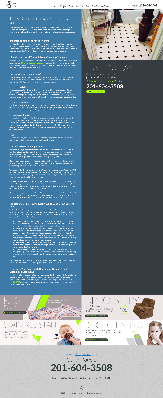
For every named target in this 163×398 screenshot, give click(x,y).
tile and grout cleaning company (32, 63)
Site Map (108, 378)
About (71, 6)
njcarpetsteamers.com (94, 393)
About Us (99, 378)
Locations (79, 6)
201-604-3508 (14, 282)
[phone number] (41, 307)
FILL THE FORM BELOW (96, 91)
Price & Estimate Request (101, 6)
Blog (87, 6)
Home (55, 6)
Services (63, 6)
